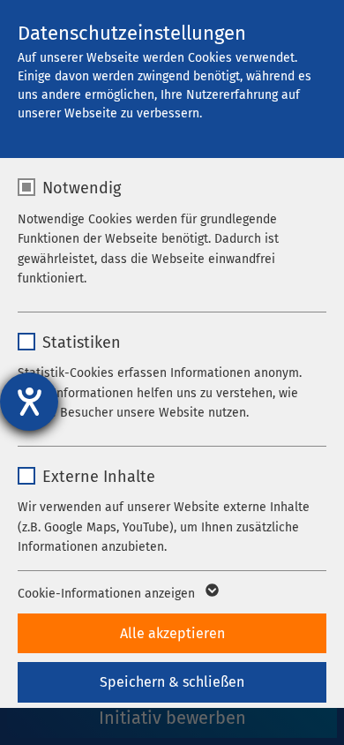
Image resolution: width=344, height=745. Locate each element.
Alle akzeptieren (172, 633)
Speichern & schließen (172, 682)
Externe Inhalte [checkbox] (98, 476)
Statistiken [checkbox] (81, 342)
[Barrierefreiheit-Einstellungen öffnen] (29, 401)
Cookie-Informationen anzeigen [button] (108, 593)
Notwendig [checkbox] (81, 188)
